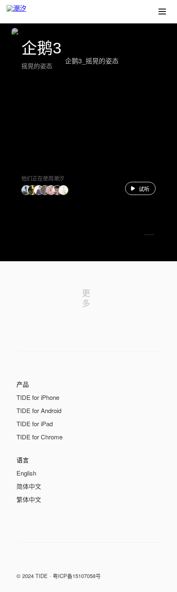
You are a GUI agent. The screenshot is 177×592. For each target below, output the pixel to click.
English (26, 473)
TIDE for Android (38, 410)
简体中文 (28, 486)
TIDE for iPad (34, 423)
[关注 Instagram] (54, 561)
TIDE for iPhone (37, 397)
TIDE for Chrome (39, 436)
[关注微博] (38, 561)
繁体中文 (28, 499)
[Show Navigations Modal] (162, 11)
